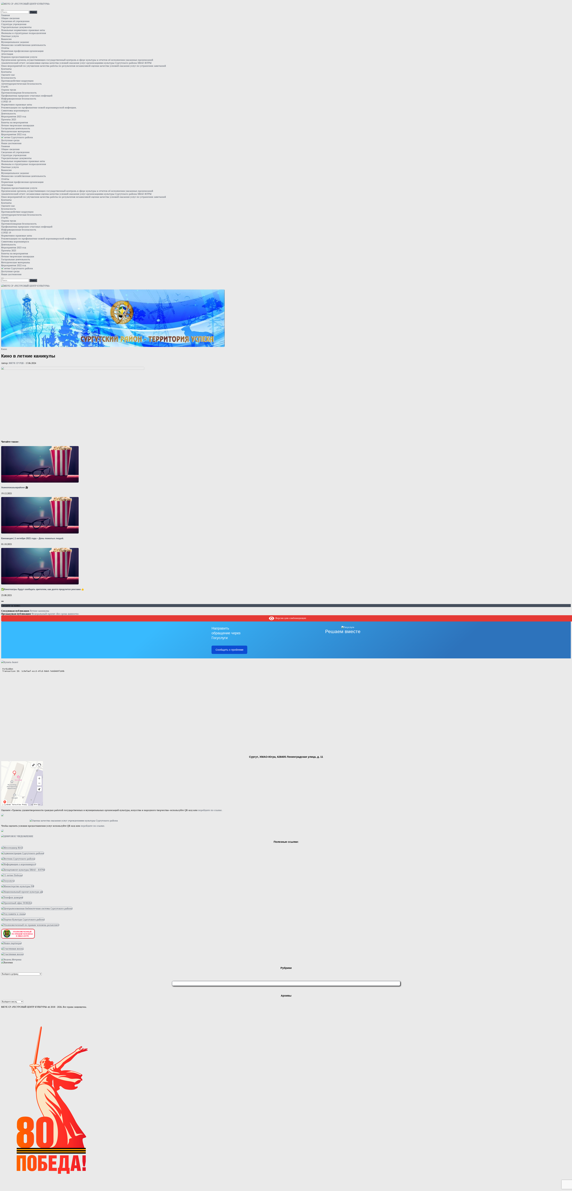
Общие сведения (10, 18)
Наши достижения (11, 143)
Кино (4, 349)
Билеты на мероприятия (14, 122)
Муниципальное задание (15, 41)
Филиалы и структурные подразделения (23, 33)
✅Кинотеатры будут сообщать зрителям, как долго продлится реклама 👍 (42, 589)
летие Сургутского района (18, 137)
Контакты (6, 68)
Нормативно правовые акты (16, 104)
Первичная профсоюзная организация (22, 50)
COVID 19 (6, 101)
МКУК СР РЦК (16, 363)
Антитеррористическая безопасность (21, 83)
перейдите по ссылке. (210, 810)
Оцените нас (8, 74)
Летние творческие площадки (17, 125)
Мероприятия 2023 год (13, 116)
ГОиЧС (4, 86)
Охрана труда (8, 89)
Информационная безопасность (18, 98)
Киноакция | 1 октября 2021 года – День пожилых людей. (32, 538)
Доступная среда (10, 140)
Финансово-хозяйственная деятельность (23, 44)
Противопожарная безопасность (19, 92)
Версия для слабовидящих (290, 618)
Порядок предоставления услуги (19, 56)
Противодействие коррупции (17, 80)
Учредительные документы (16, 27)
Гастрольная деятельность (15, 128)
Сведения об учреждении (15, 21)
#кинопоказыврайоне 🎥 (14, 487)
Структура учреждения (13, 24)
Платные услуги (10, 36)
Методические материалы (15, 131)
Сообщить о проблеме (229, 649)
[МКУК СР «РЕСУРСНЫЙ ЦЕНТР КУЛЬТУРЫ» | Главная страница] (25, 3)
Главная (5, 15)
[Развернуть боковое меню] (2, 601)
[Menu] (2, 9)
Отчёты (5, 47)
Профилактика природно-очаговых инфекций (26, 95)
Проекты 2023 (8, 119)
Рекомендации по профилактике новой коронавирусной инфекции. (39, 107)
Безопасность (8, 77)
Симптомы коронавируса (15, 110)
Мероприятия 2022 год (13, 134)
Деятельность (8, 113)
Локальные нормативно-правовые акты (23, 30)
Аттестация (7, 53)
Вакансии (6, 39)
